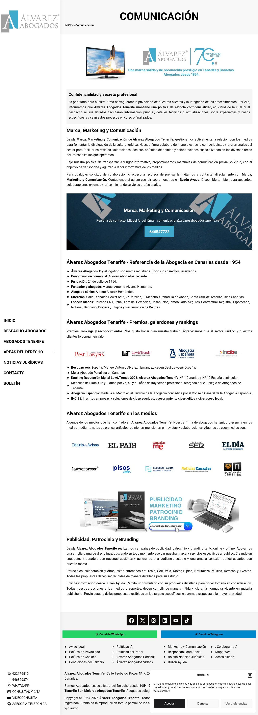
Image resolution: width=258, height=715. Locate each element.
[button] (250, 675)
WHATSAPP (20, 686)
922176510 (20, 674)
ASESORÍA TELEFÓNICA (29, 704)
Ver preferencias (236, 703)
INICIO (68, 25)
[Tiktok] (187, 620)
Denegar (203, 703)
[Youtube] (176, 620)
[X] (143, 620)
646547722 (159, 231)
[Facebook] (132, 620)
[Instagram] (154, 620)
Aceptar (169, 703)
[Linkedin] (165, 620)
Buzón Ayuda (189, 180)
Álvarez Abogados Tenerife (119, 698)
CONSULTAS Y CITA (26, 692)
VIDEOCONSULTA (24, 698)
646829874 (20, 680)
